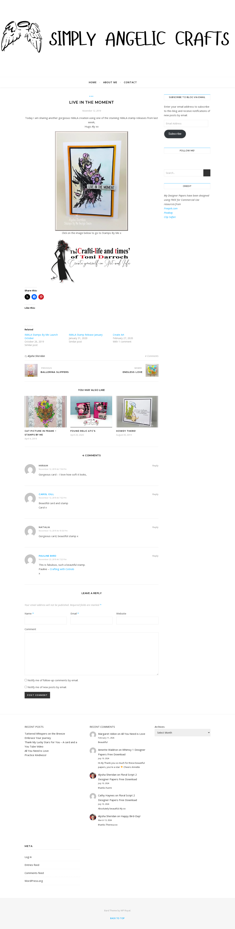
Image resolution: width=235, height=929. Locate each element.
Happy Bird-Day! (130, 816)
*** (91, 96)
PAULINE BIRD (47, 555)
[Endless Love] (152, 370)
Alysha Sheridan (36, 356)
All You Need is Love (37, 750)
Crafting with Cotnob (62, 569)
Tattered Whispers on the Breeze (45, 733)
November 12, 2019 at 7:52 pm (53, 497)
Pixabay (168, 212)
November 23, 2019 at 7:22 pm (53, 559)
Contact (130, 82)
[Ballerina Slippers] (31, 370)
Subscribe (174, 133)
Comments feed (34, 873)
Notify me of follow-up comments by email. (53, 680)
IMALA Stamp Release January (86, 334)
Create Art (118, 334)
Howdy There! (126, 431)
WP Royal (125, 910)
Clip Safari (170, 217)
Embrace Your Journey (38, 738)
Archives (160, 726)
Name (29, 613)
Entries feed (32, 865)
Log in (28, 857)
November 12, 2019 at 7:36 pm (53, 469)
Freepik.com (171, 208)
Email (75, 613)
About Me (110, 82)
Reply (155, 465)
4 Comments (151, 356)
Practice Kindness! (35, 755)
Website (121, 613)
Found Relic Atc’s (82, 431)
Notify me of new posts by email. (47, 687)
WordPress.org (34, 880)
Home (93, 82)
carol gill (46, 494)
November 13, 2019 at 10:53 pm (53, 530)
